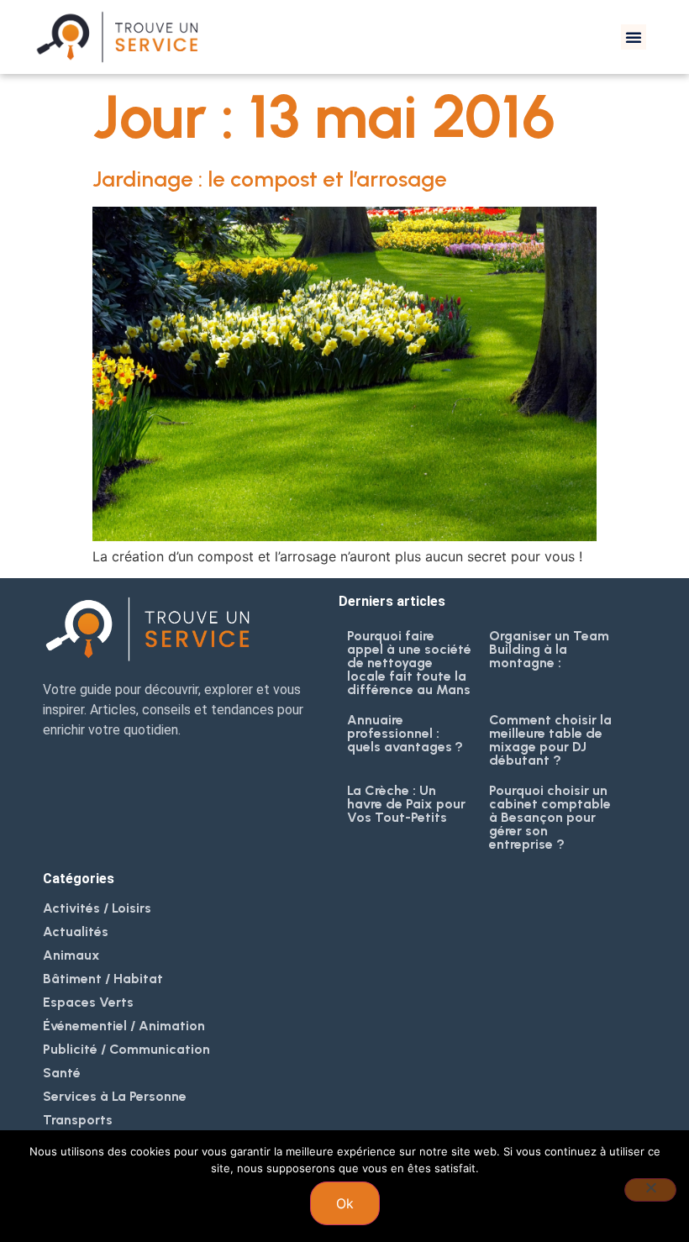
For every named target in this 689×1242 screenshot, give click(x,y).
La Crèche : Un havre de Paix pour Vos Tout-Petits (406, 803)
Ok (345, 1203)
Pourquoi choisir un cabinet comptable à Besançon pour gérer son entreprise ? (550, 817)
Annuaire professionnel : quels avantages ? (405, 733)
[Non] (650, 1190)
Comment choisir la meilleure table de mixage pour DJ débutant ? (550, 740)
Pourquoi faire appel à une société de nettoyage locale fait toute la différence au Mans (409, 662)
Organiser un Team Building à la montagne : (549, 649)
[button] (633, 37)
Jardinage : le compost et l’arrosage (269, 179)
